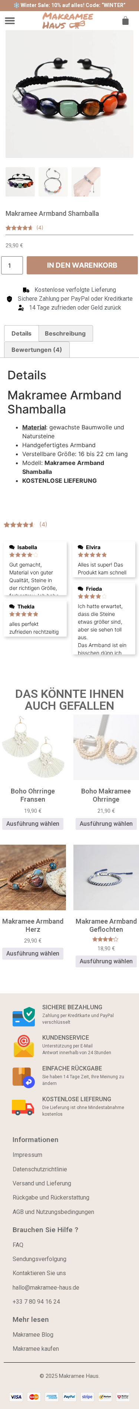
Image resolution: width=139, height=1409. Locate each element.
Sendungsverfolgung (39, 1259)
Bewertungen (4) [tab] (36, 349)
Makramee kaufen (36, 1348)
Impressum (27, 1154)
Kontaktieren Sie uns (39, 1273)
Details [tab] (21, 333)
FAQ (18, 1244)
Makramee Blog (33, 1334)
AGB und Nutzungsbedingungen (53, 1211)
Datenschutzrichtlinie (40, 1169)
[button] (10, 21)
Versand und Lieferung (42, 1183)
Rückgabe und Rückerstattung (51, 1197)
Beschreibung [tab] (65, 333)
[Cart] (125, 20)
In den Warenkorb (82, 265)
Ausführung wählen (32, 823)
